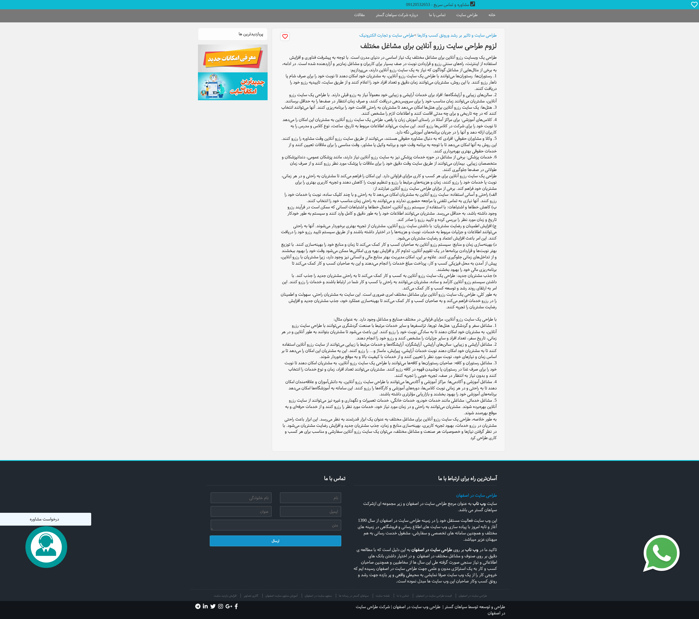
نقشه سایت (383, 596)
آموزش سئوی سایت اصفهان (281, 596)
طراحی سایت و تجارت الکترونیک (386, 35)
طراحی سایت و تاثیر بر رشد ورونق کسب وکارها (457, 35)
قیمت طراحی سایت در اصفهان (434, 596)
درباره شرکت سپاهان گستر (397, 14)
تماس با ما (437, 14)
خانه (492, 14)
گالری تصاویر (251, 596)
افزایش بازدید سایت (225, 596)
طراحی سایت (467, 14)
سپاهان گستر (456, 607)
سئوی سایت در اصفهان (318, 596)
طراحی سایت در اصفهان (476, 495)
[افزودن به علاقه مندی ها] (285, 36)
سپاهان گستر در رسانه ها (354, 596)
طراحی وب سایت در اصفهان (416, 607)
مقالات (359, 14)
